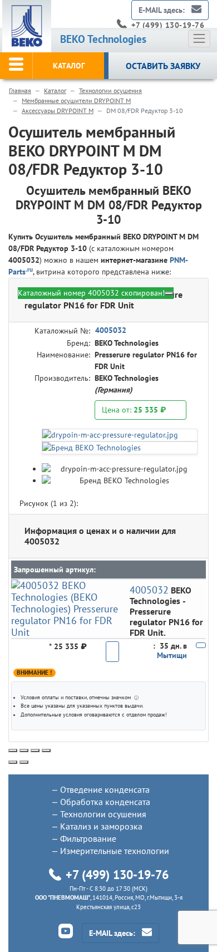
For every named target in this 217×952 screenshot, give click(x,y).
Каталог (55, 90)
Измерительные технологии (114, 850)
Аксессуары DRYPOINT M (57, 110)
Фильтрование (88, 838)
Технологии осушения (110, 90)
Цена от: (134, 410)
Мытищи (172, 655)
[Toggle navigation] (199, 38)
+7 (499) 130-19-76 (167, 25)
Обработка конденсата (105, 801)
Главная (20, 90)
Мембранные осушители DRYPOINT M (76, 100)
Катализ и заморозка (101, 826)
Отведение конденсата (105, 789)
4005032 (110, 330)
